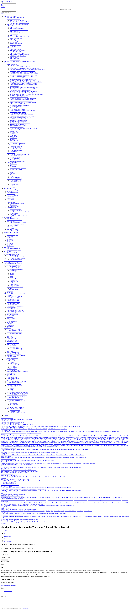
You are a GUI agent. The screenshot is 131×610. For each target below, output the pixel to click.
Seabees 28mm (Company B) (17, 127)
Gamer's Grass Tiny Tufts (13, 299)
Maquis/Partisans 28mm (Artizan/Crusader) (20, 123)
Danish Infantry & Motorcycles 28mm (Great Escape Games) (24, 68)
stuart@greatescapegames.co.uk (8, 585)
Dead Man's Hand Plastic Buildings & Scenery (18, 24)
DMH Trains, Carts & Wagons (17, 53)
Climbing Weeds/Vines (12, 358)
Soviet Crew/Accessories (16, 149)
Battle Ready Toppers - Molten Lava (15, 311)
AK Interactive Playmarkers (13, 255)
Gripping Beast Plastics (12, 192)
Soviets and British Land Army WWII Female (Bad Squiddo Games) (26, 94)
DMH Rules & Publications (13, 19)
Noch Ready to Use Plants (16, 348)
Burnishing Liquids (14, 278)
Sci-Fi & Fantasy (14, 213)
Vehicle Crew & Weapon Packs (14, 144)
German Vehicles (14, 132)
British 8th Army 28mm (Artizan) (18, 112)
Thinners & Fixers (14, 281)
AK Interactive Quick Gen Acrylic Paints (16, 381)
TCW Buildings (10, 228)
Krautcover (9, 334)
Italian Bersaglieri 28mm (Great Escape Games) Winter (23, 79)
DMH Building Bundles (15, 45)
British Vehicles (13, 133)
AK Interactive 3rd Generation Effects (16, 396)
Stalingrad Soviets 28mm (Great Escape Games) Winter (23, 92)
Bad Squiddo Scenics (15, 177)
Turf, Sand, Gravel (11, 339)
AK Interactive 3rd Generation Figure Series (17, 393)
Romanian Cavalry (14, 86)
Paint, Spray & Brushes (9, 380)
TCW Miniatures (11, 221)
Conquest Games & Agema (13, 190)
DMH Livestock (14, 35)
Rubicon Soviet (10, 196)
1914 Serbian (10, 237)
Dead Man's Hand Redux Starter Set (15, 17)
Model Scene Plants (14, 347)
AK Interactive (13, 403)
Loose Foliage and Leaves (13, 343)
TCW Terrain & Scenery (12, 229)
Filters (11, 276)
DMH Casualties (14, 34)
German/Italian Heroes (15, 181)
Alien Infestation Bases (12, 313)
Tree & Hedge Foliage (12, 341)
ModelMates (10, 291)
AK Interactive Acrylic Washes (14, 382)
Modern (11, 174)
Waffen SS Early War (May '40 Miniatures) (20, 103)
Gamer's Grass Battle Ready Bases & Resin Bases (98, 604)
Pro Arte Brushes (14, 404)
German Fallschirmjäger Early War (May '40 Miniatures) (23, 98)
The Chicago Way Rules (12, 218)
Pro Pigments (10, 292)
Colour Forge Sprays (15, 411)
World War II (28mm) (12, 64)
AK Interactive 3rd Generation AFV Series (17, 395)
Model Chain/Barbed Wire (13, 352)
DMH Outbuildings (14, 58)
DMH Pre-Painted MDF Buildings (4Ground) (18, 36)
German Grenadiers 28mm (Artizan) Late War (21, 101)
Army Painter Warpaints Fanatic (14, 385)
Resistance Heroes (14, 184)
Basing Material (7, 328)
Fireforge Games (11, 191)
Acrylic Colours (13, 386)
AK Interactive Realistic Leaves (14, 333)
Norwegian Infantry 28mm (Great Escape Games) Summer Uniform (26, 82)
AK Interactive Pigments (12, 289)
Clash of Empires (106, 602)
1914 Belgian (10, 239)
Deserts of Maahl (11, 318)
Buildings (12, 362)
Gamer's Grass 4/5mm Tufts (13, 302)
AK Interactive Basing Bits (13, 329)
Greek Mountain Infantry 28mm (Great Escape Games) (23, 72)
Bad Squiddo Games (12, 162)
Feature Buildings (14, 41)
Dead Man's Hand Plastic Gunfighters (20, 602)
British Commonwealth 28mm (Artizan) (19, 113)
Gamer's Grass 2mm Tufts (13, 300)
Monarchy (12, 173)
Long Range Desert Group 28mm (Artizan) (20, 117)
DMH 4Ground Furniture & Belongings (19, 54)
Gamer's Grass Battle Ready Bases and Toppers (15, 308)
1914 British (10, 240)
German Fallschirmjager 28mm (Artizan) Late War (22, 99)
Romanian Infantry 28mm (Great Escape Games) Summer (23, 83)
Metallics (12, 388)
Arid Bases (9, 319)
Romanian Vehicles (14, 142)
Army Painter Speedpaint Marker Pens (13, 263)
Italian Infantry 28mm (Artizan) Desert (19, 95)
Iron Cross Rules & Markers (13, 248)
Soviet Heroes (13, 185)
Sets (11, 288)
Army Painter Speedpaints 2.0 (14, 384)
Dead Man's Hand (43, 602)
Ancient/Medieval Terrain (13, 370)
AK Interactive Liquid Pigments (14, 267)
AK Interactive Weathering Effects (15, 269)
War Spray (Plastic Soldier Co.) (17, 412)
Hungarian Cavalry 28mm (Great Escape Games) (21, 76)
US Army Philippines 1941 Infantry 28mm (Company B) (23, 128)
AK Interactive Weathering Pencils (15, 287)
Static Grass (9, 336)
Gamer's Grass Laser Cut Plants (14, 296)
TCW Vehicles (10, 226)
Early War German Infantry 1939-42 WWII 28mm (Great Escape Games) (27, 69)
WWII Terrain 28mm (12, 360)
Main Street (12, 39)
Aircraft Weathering (14, 285)
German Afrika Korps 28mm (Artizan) (19, 97)
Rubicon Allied (10, 198)
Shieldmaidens (13, 164)
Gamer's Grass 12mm (12, 304)
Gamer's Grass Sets (11, 307)
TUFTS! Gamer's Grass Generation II (76, 604)
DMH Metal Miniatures (12, 26)
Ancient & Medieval (14, 170)
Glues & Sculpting (11, 374)
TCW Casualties (14, 225)
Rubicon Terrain (10, 199)
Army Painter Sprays (15, 410)
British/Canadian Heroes (15, 180)
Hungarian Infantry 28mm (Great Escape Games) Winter (23, 75)
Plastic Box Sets (7, 188)
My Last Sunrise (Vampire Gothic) (18, 168)
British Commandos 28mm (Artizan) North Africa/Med (23, 116)
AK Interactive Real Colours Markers (16, 258)
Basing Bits (9, 295)
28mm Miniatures (8, 62)
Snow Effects (10, 337)
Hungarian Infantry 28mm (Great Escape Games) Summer (24, 73)
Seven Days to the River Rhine (11, 232)
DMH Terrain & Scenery (13, 47)
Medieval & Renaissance (16, 210)
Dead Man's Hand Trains (16, 51)
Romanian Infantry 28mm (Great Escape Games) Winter (23, 84)
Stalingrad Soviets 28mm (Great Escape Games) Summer (23, 91)
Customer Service (8, 591)
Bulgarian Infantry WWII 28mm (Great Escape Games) (23, 67)
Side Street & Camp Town (16, 38)
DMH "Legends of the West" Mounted (19, 30)
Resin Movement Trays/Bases (14, 354)
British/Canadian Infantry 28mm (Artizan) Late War (22, 110)
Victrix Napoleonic (14, 206)
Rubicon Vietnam (11, 200)
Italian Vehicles (13, 139)
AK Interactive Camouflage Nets (17, 143)
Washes (11, 277)
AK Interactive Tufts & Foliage (14, 330)
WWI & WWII (13, 214)
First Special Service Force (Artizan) (18, 121)
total (25, 608)
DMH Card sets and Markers (17, 20)
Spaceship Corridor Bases (13, 314)
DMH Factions (13, 27)
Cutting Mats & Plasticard (13, 378)
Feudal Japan (13, 166)
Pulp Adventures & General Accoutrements (20, 215)
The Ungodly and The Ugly (16, 32)
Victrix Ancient (13, 205)
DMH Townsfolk (14, 31)
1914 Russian (10, 236)
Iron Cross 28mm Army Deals (14, 250)
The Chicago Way (8, 217)
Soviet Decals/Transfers (15, 157)
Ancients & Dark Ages (15, 209)
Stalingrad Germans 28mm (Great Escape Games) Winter (23, 88)
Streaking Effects (14, 272)
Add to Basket (4, 560)
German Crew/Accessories (16, 147)
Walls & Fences (13, 363)
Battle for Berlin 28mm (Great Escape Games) (21, 90)
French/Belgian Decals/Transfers (17, 161)
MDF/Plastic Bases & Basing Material (16, 355)
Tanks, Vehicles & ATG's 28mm (14, 129)
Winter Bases (10, 317)
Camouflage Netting (11, 356)
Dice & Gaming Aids (12, 377)
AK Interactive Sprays (15, 414)
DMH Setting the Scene (15, 49)
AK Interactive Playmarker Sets (17, 257)
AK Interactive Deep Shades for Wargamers (17, 392)
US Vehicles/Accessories (16, 150)
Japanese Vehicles (14, 140)
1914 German (10, 243)
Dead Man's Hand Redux (10, 16)
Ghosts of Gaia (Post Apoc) (16, 169)
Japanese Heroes (14, 183)
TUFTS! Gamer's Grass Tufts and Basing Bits (15, 293)
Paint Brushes (10, 401)
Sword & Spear (7, 251)
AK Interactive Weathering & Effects (12, 265)
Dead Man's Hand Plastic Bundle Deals (19, 23)
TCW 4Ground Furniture (16, 231)
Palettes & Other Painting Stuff (17, 407)
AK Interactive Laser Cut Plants (14, 332)
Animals (12, 176)
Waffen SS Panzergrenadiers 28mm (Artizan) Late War (23, 102)
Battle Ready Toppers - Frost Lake (15, 310)
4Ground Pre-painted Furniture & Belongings (17, 371)
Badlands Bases (10, 323)
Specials (12, 273)
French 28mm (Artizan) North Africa (18, 120)
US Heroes (12, 187)
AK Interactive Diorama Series (11, 262)
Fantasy (11, 172)
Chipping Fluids (13, 280)
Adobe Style (13, 46)
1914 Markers (10, 244)
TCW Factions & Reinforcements (18, 222)
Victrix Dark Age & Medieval (17, 203)
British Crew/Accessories (16, 146)
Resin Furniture (13, 367)
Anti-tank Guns (13, 131)
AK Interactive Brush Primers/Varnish (16, 400)
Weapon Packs (13, 151)
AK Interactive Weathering (60, 604)
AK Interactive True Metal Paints (15, 399)
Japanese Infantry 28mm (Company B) (19, 125)
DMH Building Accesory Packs (17, 50)
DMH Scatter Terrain (15, 60)
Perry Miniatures (11, 194)
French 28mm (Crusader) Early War (18, 118)
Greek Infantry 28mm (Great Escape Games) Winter (22, 71)
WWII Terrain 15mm (12, 369)
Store (5, 533)
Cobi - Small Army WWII (25, 605)
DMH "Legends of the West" (17, 28)
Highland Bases (10, 315)
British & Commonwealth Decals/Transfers (20, 154)
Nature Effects (13, 270)
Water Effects (10, 351)
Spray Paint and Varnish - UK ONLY (16, 408)
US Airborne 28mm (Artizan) (17, 106)
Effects (11, 390)
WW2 (11, 165)
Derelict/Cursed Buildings (16, 43)
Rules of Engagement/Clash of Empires (13, 252)
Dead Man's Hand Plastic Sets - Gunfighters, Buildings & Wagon (19, 61)
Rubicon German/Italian (12, 195)
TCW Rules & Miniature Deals (14, 220)
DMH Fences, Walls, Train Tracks (18, 56)
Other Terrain (13, 366)
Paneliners (12, 282)
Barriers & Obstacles (15, 364)
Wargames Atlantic (11, 207)
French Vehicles (13, 138)
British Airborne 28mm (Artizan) (17, 109)
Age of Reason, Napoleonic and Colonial (19, 211)
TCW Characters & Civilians (17, 224)
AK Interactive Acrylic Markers (11, 254)
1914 (5, 233)
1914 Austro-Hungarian (12, 235)
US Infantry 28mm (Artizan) (16, 108)
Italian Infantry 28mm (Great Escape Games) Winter (22, 80)
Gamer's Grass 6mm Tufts (13, 303)
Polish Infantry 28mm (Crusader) (17, 124)
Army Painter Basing (12, 340)
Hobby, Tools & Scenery (10, 359)
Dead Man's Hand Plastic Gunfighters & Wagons (18, 21)
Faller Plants (13, 345)
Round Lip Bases (11, 325)
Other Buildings (13, 42)
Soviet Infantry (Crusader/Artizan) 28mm (19, 105)
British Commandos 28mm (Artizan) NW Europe (21, 114)
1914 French (10, 241)
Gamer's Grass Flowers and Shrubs (15, 306)
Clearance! (6, 415)
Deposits (12, 274)
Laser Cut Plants (11, 344)
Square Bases (10, 326)
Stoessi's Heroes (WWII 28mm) (14, 179)
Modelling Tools (11, 373)
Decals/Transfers (11, 153)
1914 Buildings (10, 246)
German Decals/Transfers (16, 155)
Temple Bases (10, 322)
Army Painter (13, 405)
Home (5, 530)
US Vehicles (13, 135)
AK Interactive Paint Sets (13, 397)
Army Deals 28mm (14, 65)
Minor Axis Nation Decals (16, 159)
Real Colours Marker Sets (16, 259)
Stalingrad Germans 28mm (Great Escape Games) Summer (24, 87)
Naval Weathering (14, 284)
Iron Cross (6, 247)
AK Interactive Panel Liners (13, 266)
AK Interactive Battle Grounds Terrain (13, 261)
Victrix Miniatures (11, 202)
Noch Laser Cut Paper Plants (17, 349)
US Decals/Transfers (15, 158)
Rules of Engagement (96, 602)
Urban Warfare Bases (12, 321)
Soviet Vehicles (13, 136)
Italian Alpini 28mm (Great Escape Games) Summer (22, 77)
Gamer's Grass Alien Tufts (13, 298)
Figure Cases (10, 375)
